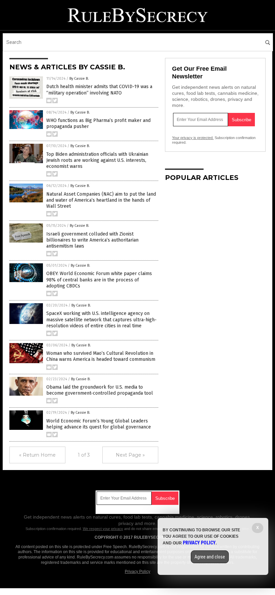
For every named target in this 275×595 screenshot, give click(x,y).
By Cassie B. (79, 78)
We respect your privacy (103, 529)
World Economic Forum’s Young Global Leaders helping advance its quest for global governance (98, 424)
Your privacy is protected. (193, 138)
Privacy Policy (137, 571)
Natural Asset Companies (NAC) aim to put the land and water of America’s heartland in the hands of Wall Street (101, 200)
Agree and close (210, 556)
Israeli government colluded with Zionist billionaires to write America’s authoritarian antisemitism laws (92, 240)
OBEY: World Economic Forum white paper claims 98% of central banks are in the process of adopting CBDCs (99, 279)
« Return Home (37, 455)
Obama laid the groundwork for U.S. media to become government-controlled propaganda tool (99, 390)
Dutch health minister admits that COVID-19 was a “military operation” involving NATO (99, 89)
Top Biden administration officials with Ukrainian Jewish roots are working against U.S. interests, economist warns (97, 160)
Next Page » (130, 455)
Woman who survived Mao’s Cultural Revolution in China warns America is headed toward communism (100, 356)
